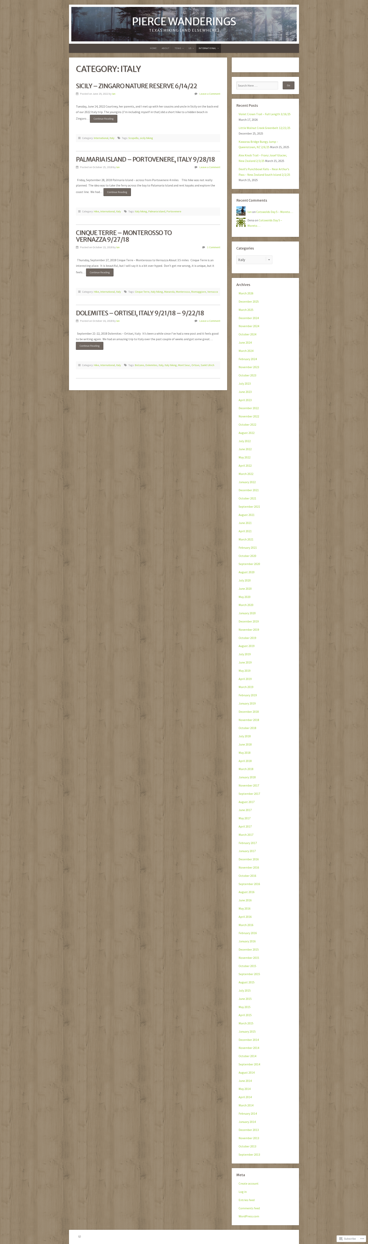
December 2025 (249, 301)
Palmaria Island (156, 211)
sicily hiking (146, 138)
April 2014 (245, 1097)
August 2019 (247, 646)
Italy (112, 138)
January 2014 (247, 1122)
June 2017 (245, 810)
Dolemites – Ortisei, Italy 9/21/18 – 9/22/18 (140, 313)
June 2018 (245, 744)
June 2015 (245, 999)
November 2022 (249, 416)
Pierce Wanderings (184, 21)
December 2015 (249, 949)
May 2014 (245, 1089)
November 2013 (249, 1138)
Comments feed (249, 1208)
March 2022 (246, 474)
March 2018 (246, 769)
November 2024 (249, 326)
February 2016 (248, 933)
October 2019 (247, 638)
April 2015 (245, 1015)
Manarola (169, 291)
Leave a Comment (210, 93)
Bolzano (139, 365)
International (207, 48)
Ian (113, 93)
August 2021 (247, 515)
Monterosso (183, 291)
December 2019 (249, 621)
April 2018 (245, 761)
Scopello (133, 138)
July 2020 (245, 580)
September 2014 (249, 1064)
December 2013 (249, 1130)
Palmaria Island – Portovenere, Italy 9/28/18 (145, 159)
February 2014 (248, 1113)
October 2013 (247, 1146)
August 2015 (247, 982)
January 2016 (247, 941)
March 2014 (246, 1105)
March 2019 (246, 687)
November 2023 (249, 367)
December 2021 (249, 490)
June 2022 (245, 449)
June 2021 (245, 523)
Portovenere (174, 211)
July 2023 (245, 383)
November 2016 (249, 867)
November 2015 (249, 958)
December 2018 (249, 712)
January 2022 (247, 482)
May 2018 (245, 753)
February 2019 (248, 695)
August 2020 (247, 572)
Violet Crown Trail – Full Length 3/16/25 (265, 114)
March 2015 (246, 1023)
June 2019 (245, 662)
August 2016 (247, 892)
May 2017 (245, 818)
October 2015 (247, 966)
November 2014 (249, 1048)
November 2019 (249, 629)
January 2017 (247, 851)
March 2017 (246, 835)
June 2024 (245, 342)
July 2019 (245, 654)
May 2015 (245, 1007)
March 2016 (246, 925)
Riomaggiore (198, 291)
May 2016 (245, 908)
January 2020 (247, 613)
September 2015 (249, 974)
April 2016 (245, 917)
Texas (178, 48)
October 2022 (247, 424)
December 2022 (249, 408)
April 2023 (245, 400)
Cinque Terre (142, 291)
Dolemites (151, 365)
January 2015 (247, 1031)
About (166, 48)
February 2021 (248, 547)
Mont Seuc (184, 365)
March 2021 (246, 539)
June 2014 (245, 1081)
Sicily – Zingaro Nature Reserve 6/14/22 (136, 86)
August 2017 (247, 802)
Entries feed (247, 1200)
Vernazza (212, 291)
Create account (249, 1183)
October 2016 (247, 876)
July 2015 (245, 990)
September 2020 (249, 564)
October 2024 (247, 334)
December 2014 (249, 1040)
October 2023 (247, 375)
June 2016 (245, 900)
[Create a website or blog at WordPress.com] (79, 1236)
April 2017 (245, 826)
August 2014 (247, 1072)
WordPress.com (249, 1216)
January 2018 (247, 777)
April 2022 (245, 465)
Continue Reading (102, 120)
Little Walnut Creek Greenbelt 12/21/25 (264, 128)
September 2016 (249, 884)
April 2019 (245, 679)
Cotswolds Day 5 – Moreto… (274, 212)
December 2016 (249, 859)
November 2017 (249, 785)
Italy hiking (141, 211)
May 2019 (245, 670)
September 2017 (249, 794)
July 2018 (245, 736)
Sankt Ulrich (207, 365)
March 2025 (246, 310)
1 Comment (213, 247)
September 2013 (249, 1154)
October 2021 (247, 498)
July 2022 (245, 441)
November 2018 (249, 720)
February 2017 (248, 843)
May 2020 (245, 597)
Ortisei (195, 365)
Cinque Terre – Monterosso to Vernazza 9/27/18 (124, 236)
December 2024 (249, 318)
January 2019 (247, 703)
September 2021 (249, 506)
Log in (243, 1192)
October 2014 (247, 1056)
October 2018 (247, 728)
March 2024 (246, 351)
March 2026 (246, 293)
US (190, 48)
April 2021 (245, 531)
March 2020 (246, 605)
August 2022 (247, 433)
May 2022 (245, 457)
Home (153, 48)
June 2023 (245, 392)
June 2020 (245, 588)
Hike (96, 211)
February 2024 (248, 359)
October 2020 (247, 556)
